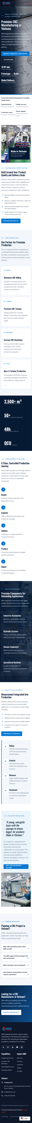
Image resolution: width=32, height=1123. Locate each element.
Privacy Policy (4, 1116)
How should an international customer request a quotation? (15, 973)
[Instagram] (8, 1047)
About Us (19, 1058)
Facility (19, 1068)
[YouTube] (17, 1047)
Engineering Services (7, 1058)
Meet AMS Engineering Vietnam (13, 866)
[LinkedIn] (12, 1047)
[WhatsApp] (22, 1047)
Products (19, 1061)
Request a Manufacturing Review (15, 53)
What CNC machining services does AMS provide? (14, 948)
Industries (20, 1065)
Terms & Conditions (15, 1116)
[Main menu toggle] (28, 3)
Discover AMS (8, 59)
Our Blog (19, 1071)
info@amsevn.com (9, 1092)
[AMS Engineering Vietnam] (6, 3)
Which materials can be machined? (14, 965)
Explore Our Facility (11, 221)
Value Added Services (7, 1067)
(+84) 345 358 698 (9, 1095)
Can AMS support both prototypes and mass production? (15, 957)
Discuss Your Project (11, 1012)
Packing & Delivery (6, 1070)
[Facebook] (3, 1047)
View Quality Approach (12, 733)
